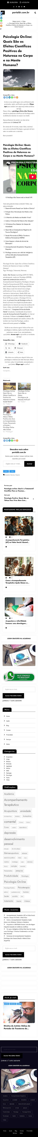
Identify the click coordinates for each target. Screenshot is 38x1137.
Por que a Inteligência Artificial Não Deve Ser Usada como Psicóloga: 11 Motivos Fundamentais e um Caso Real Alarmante (19, 931)
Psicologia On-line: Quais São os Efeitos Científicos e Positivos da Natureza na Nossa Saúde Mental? (9, 396)
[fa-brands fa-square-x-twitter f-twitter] (19, 7)
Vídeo (12, 471)
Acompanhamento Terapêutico (15, 802)
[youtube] (24, 7)
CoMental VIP (17, 122)
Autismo (17, 816)
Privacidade (9, 735)
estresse (24, 853)
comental (7, 475)
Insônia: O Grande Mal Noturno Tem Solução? (19, 221)
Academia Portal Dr (24, 316)
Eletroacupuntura (11, 853)
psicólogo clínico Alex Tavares (22, 111)
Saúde (6, 896)
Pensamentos (8, 871)
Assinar (29, 464)
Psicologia (9, 775)
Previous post (8, 485)
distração (6, 849)
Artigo (8, 759)
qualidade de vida (15, 892)
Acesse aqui (15, 334)
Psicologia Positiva (9, 888)
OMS (7, 771)
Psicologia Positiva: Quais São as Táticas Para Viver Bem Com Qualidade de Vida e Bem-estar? (16, 499)
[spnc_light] (35, 13)
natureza (12, 475)
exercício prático (9, 858)
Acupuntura (9, 757)
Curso (6, 827)
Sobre (8, 744)
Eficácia (8, 762)
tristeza (27, 901)
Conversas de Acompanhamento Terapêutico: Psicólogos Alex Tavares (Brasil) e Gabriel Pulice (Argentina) (17, 938)
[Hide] (1, 29)
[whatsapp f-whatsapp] (14, 7)
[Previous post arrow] (33, 488)
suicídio (15, 896)
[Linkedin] (9, 97)
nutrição (14, 866)
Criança (21, 822)
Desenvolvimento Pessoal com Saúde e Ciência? (20, 208)
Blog (7, 725)
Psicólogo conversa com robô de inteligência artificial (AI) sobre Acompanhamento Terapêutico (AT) (19, 255)
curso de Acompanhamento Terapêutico (15, 314)
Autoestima (27, 816)
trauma (19, 901)
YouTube (22, 323)
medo (22, 862)
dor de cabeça (16, 849)
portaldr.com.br (20, 12)
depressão (10, 833)
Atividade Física (8, 816)
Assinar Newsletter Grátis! (13, 696)
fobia (19, 858)
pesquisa (18, 475)
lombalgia (15, 862)
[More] (17, 97)
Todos (6, 471)
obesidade (22, 866)
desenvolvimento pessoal (14, 841)
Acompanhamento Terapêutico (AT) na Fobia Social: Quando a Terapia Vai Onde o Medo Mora (18, 541)
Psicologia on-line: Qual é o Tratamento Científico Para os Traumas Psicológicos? (18, 490)
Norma (5, 866)
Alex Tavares (11, 275)
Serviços (8, 739)
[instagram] (22, 7)
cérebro (14, 827)
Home (8, 716)
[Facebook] (4, 97)
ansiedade (25, 811)
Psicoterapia (23, 887)
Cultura (28, 822)
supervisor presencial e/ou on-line (13, 279)
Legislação (9, 766)
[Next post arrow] (33, 499)
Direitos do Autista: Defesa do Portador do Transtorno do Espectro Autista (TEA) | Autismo (18, 1027)
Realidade (26, 892)
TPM (22, 896)
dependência (22, 827)
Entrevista (8, 764)
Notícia (8, 768)
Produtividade (11, 876)
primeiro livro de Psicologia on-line (19, 300)
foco (25, 858)
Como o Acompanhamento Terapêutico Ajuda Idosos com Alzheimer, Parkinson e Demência (17, 581)
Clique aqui (19, 364)
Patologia (8, 773)
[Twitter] (7, 97)
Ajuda (8, 721)
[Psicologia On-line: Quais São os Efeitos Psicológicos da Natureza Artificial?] (24, 386)
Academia (9, 794)
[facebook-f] (16, 7)
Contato (8, 730)
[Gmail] (15, 97)
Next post (7, 495)
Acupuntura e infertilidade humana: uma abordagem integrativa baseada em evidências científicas (16, 622)
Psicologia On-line (15, 882)
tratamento (8, 901)
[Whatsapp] (12, 97)
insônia (6, 862)
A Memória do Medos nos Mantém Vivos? (18, 217)
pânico (6, 892)
